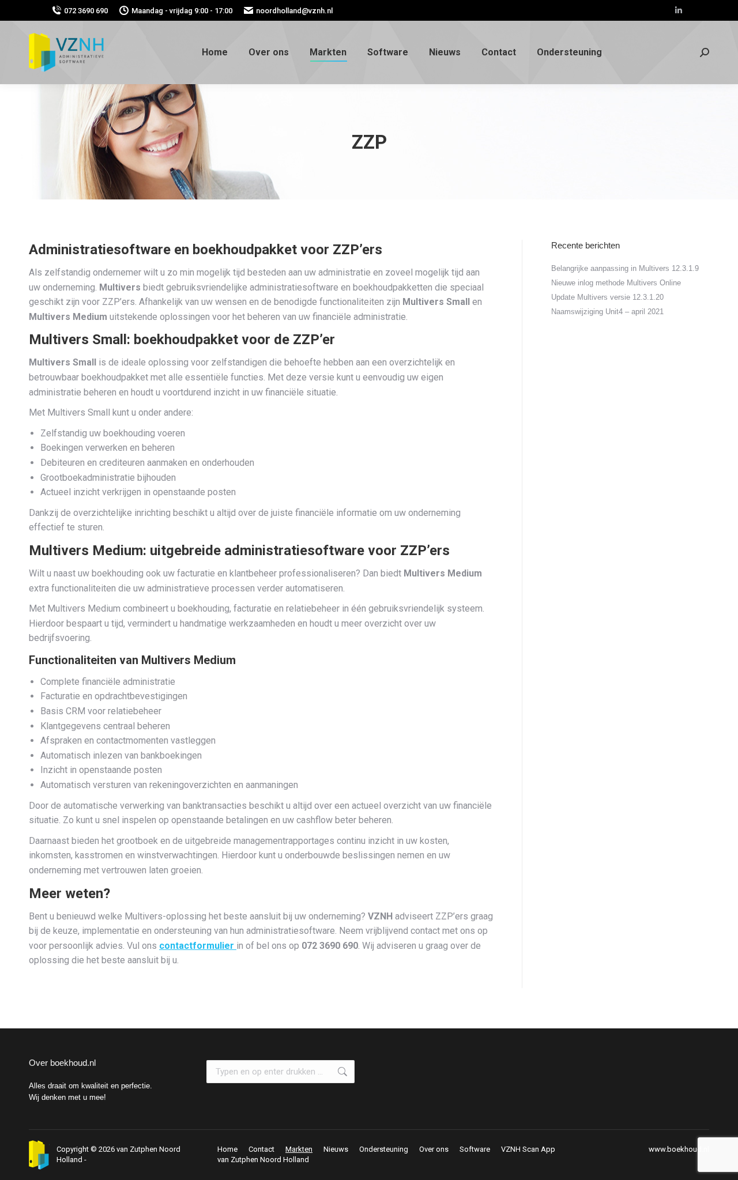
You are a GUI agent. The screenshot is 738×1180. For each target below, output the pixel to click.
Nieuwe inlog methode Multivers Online (616, 282)
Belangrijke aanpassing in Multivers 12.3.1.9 (625, 268)
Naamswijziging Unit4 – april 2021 (607, 311)
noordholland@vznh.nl (294, 10)
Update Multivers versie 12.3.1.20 (607, 297)
